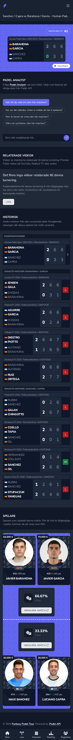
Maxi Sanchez (19, 699)
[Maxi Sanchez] (19, 673)
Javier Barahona (19, 579)
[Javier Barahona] (19, 552)
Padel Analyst (18, 84)
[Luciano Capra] (53, 673)
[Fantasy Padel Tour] (5, 6)
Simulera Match (35, 610)
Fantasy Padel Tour (23, 724)
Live (8, 202)
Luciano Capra (53, 699)
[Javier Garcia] (53, 552)
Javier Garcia (54, 579)
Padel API (55, 724)
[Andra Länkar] (68, 5)
